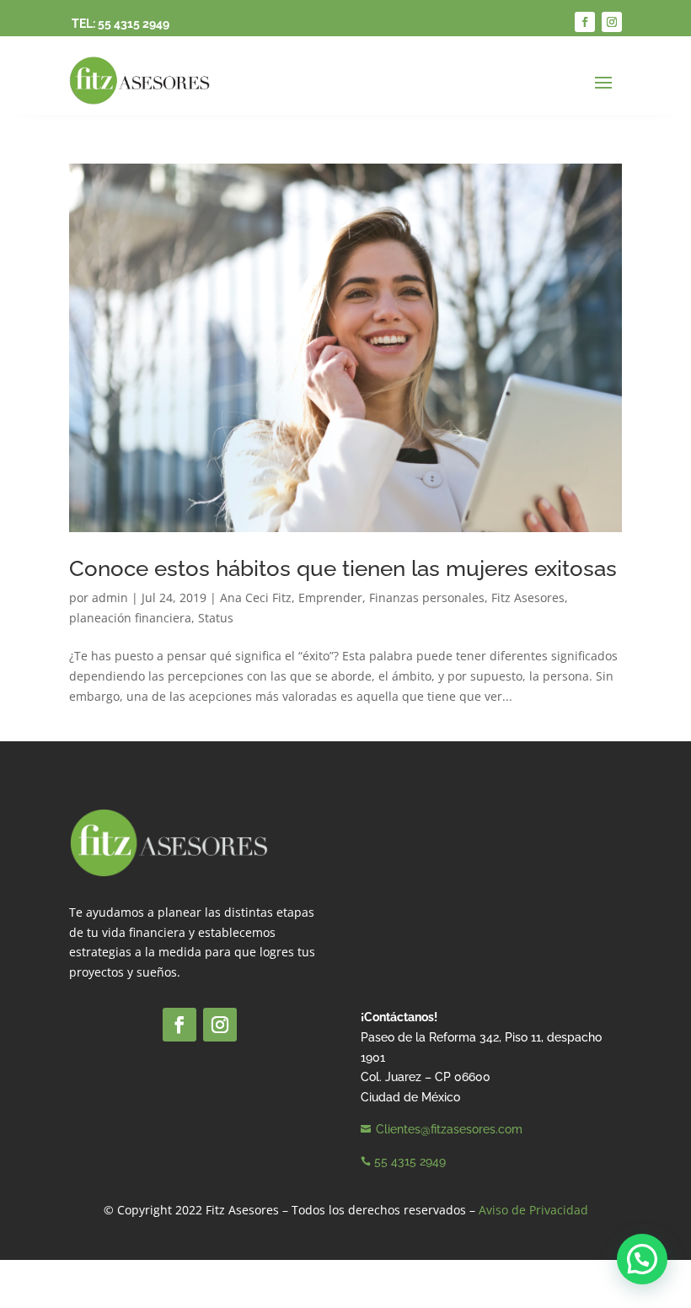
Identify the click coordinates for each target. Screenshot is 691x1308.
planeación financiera (130, 618)
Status (215, 618)
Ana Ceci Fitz (256, 597)
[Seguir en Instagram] (612, 22)
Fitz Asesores (528, 597)
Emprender (330, 597)
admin (110, 597)
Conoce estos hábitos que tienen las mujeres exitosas (343, 568)
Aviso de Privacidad (533, 1210)
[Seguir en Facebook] (585, 22)
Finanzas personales (427, 597)
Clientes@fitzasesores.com (449, 1129)
